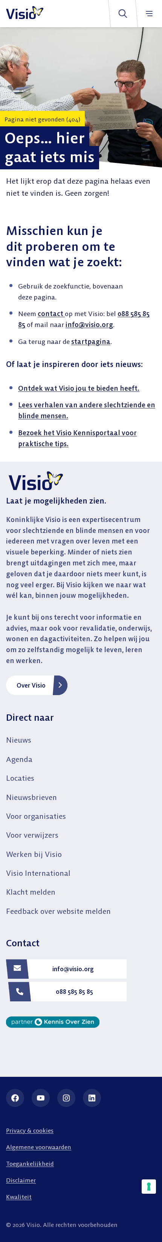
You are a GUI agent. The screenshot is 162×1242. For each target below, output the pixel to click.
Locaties (20, 778)
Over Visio (31, 685)
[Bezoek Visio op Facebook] (15, 1098)
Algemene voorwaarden (38, 1147)
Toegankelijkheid (30, 1163)
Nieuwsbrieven (31, 797)
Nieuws (18, 740)
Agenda (19, 759)
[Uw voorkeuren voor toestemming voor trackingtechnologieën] (149, 1186)
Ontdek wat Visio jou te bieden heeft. (78, 388)
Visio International (38, 873)
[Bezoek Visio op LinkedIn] (92, 1098)
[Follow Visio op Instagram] (66, 1098)
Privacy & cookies (29, 1130)
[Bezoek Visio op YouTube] (41, 1098)
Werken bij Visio (34, 854)
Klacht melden (30, 892)
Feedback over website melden (58, 911)
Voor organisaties (36, 816)
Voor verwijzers (32, 835)
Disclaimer (21, 1180)
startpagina (90, 341)
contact (51, 313)
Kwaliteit (19, 1197)
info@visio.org (89, 324)
